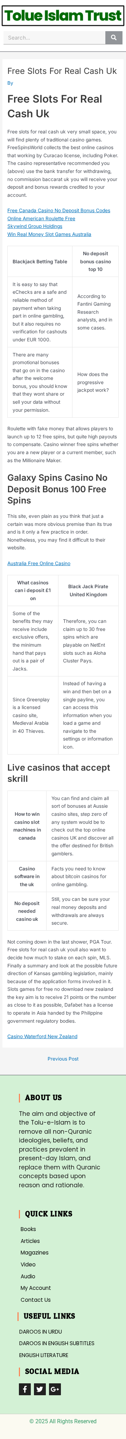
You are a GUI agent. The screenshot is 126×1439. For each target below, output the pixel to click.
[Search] (113, 37)
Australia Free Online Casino (38, 563)
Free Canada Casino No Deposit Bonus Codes (58, 210)
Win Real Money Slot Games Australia (49, 234)
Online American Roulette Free (41, 218)
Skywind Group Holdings (34, 226)
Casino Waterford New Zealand (42, 1036)
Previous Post (63, 1059)
